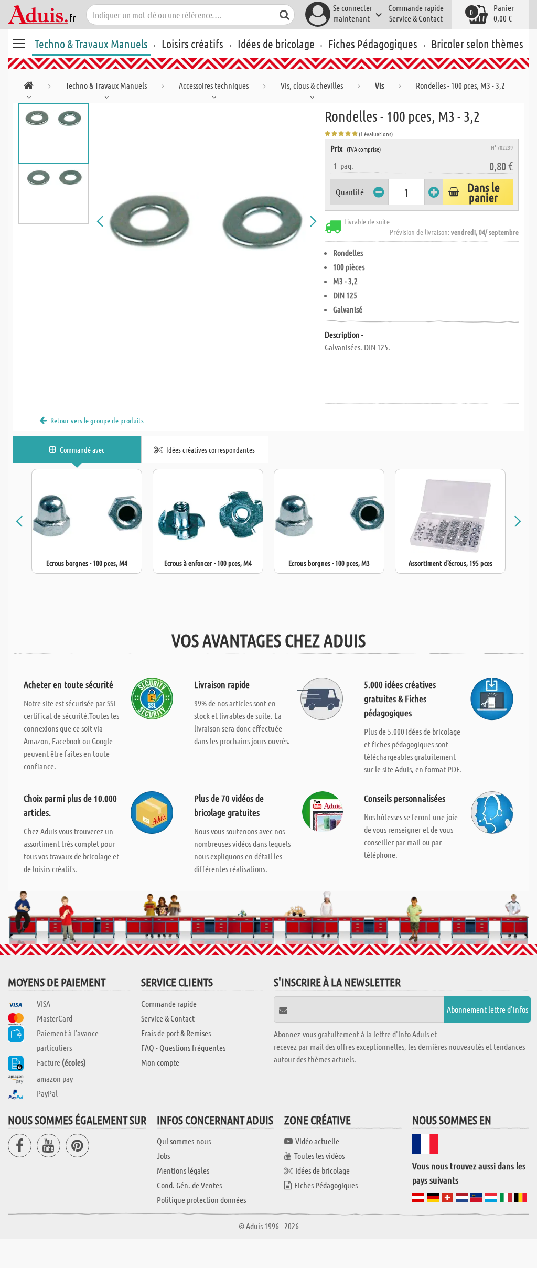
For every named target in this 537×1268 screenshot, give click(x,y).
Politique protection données (201, 1200)
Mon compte (160, 1062)
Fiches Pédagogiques (372, 43)
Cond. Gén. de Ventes (189, 1185)
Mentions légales (183, 1170)
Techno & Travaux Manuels (91, 43)
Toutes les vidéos (319, 1155)
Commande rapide (416, 8)
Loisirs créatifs (192, 43)
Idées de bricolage (276, 43)
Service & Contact (416, 18)
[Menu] (18, 41)
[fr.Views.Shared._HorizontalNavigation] (28, 87)
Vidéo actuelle (317, 1141)
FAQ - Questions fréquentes (183, 1047)
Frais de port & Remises (176, 1033)
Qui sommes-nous (184, 1141)
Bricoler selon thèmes (477, 43)
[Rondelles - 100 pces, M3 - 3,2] (207, 221)
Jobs (163, 1155)
